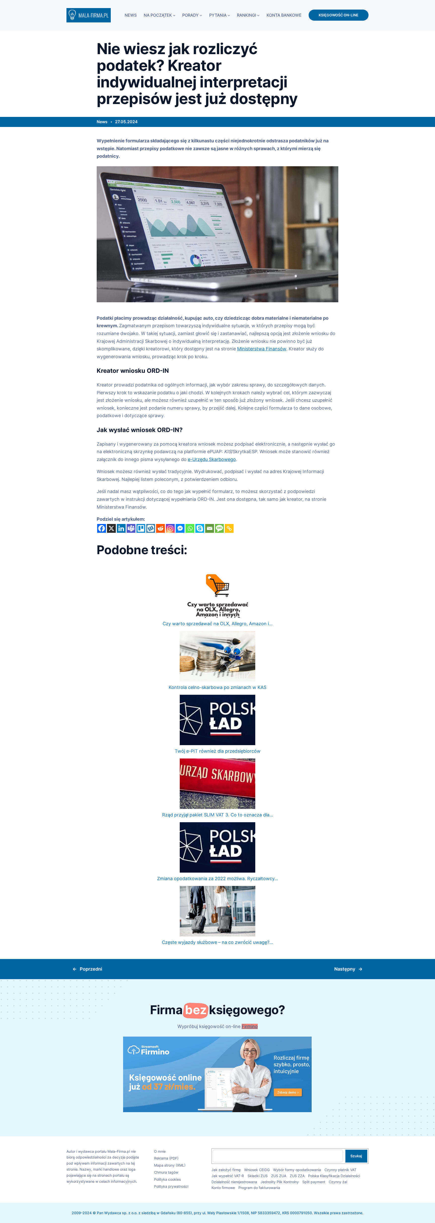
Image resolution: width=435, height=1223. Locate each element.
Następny (344, 969)
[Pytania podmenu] (229, 15)
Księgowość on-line (338, 15)
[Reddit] (160, 528)
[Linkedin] (121, 528)
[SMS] (219, 528)
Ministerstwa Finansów (261, 348)
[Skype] (199, 528)
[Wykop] (150, 528)
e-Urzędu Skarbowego (212, 459)
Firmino (250, 1026)
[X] (111, 528)
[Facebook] (101, 528)
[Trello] (140, 528)
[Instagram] (170, 528)
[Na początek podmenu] (174, 15)
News (102, 121)
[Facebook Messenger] (180, 528)
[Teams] (131, 528)
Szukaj (356, 1156)
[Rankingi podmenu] (258, 15)
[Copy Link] (229, 528)
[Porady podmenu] (201, 15)
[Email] (209, 528)
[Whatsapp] (190, 528)
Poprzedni (91, 969)
